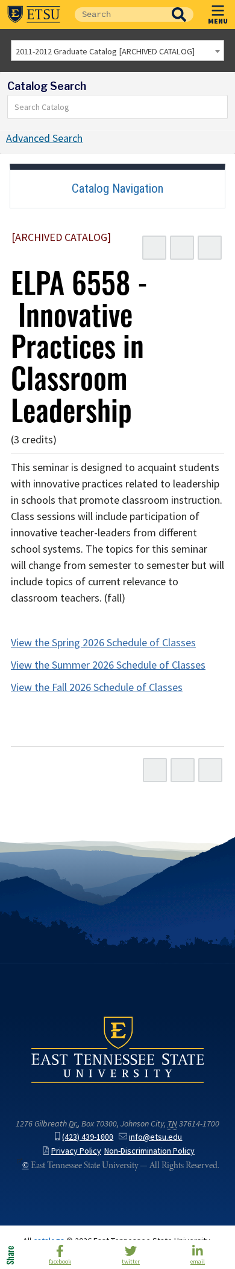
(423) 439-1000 (87, 1137)
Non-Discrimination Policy (149, 1151)
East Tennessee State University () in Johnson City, (117, 1049)
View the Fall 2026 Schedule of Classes (97, 687)
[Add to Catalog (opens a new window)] (154, 248)
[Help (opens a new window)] (210, 248)
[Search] (218, 107)
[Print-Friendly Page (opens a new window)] (182, 248)
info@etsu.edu (155, 1137)
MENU (218, 20)
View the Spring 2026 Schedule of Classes (103, 642)
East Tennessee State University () (33, 14)
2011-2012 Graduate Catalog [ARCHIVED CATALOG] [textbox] (105, 51)
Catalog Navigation (117, 188)
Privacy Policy (76, 1151)
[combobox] (117, 50)
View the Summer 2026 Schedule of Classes (108, 665)
